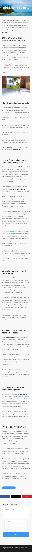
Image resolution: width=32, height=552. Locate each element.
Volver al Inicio (8, 487)
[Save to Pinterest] (27, 496)
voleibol (15, 305)
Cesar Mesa (7, 548)
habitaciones (11, 231)
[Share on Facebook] (5, 496)
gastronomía (23, 396)
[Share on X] (16, 496)
